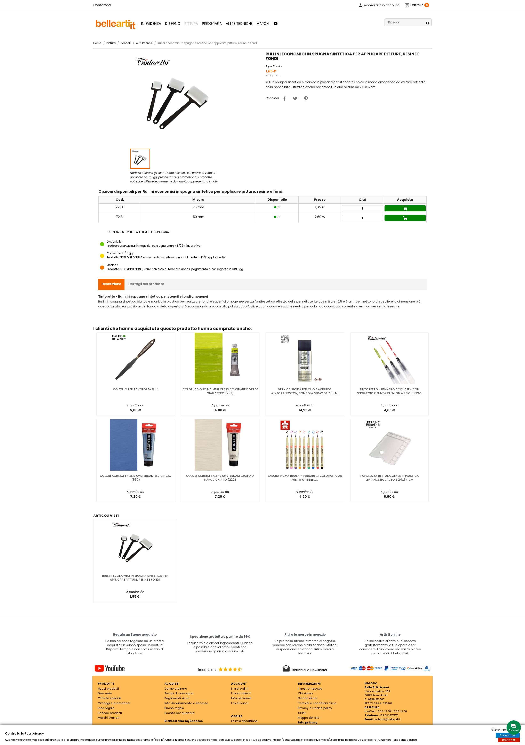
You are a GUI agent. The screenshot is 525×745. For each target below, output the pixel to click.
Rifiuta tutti (509, 740)
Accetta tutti (508, 735)
